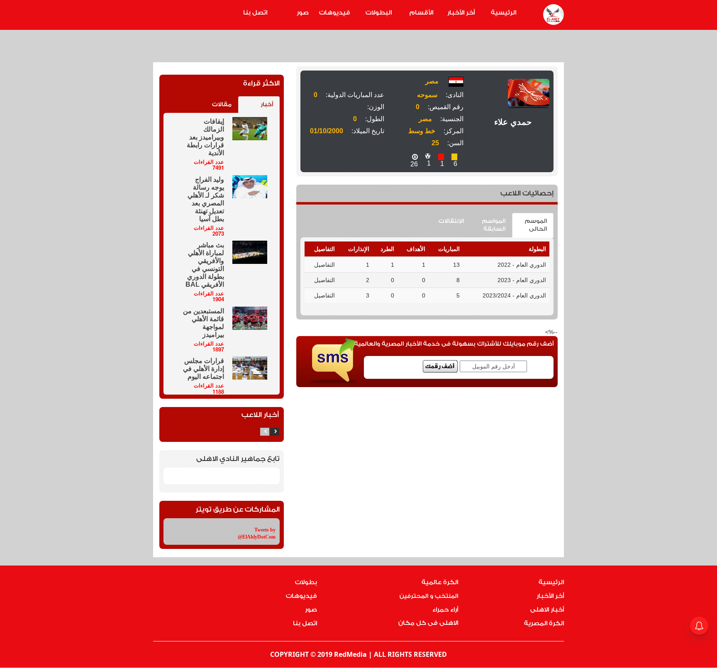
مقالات (222, 104)
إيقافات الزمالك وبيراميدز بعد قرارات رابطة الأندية (205, 137)
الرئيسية (503, 12)
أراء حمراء (445, 609)
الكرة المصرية (544, 623)
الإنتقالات (451, 221)
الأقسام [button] (421, 12)
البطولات (379, 12)
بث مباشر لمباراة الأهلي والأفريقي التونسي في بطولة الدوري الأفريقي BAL (204, 264)
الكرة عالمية (440, 582)
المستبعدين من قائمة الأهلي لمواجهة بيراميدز (203, 322)
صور (303, 12)
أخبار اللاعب (260, 415)
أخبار (267, 104)
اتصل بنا (255, 12)
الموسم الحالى (536, 225)
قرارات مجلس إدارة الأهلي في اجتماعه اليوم (203, 368)
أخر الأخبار (461, 12)
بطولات (306, 582)
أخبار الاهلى (547, 609)
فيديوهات (334, 12)
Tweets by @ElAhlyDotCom (257, 533)
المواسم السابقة (493, 225)
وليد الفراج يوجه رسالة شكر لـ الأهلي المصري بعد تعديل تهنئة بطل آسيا (206, 199)
